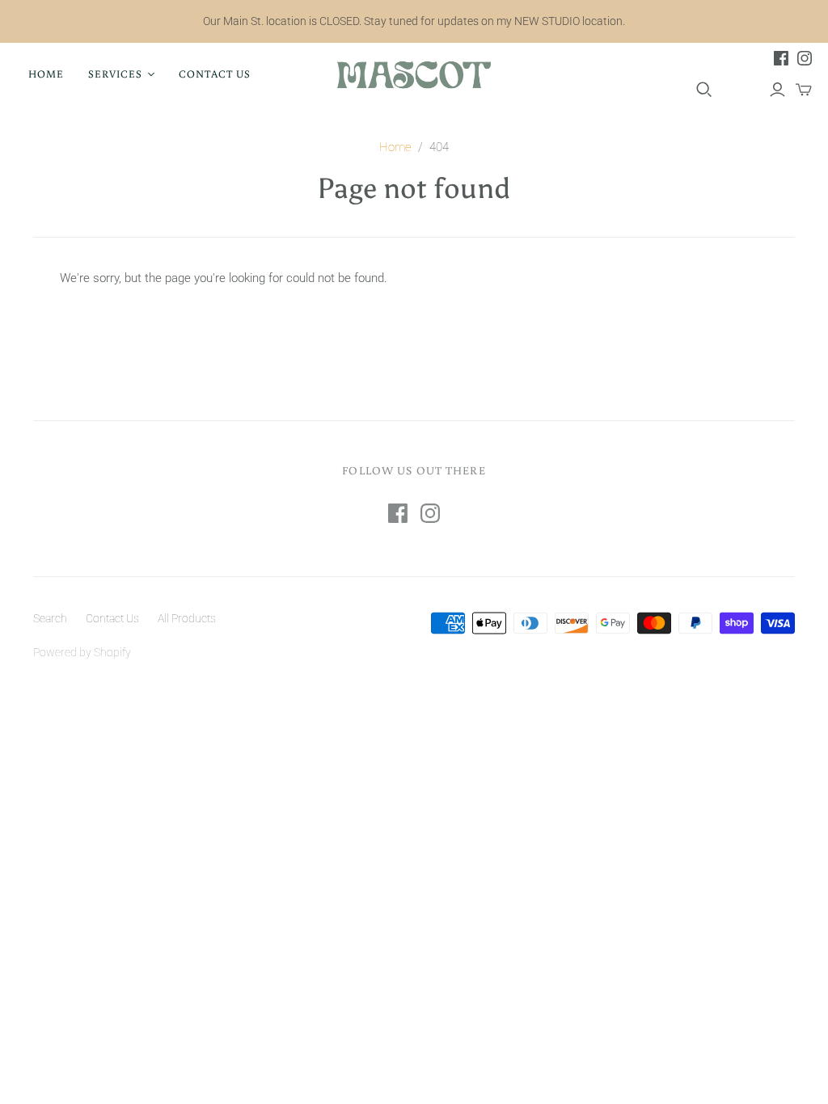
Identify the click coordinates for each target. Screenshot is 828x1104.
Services (115, 74)
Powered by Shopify (82, 652)
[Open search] (704, 90)
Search (50, 618)
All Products (187, 618)
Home (46, 74)
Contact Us (215, 74)
